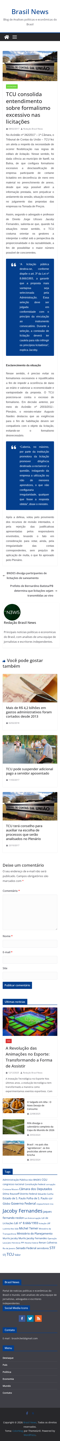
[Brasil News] (7, 37)
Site (5, 968)
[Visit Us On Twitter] (30, 1316)
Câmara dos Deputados (35, 1189)
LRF (48, 1223)
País (8, 1041)
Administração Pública (15, 1179)
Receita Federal (31, 1242)
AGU (30, 1179)
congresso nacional (13, 1184)
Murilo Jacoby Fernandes (32, 1238)
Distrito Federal (28, 1193)
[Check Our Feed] (38, 1316)
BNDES (37, 1179)
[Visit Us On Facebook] (22, 1316)
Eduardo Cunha (45, 1193)
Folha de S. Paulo (37, 1198)
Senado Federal (26, 1248)
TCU (10, 1254)
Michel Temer (28, 1228)
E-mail (7, 952)
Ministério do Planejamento (34, 1233)
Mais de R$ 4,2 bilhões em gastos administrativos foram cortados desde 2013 (29, 712)
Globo (6, 1203)
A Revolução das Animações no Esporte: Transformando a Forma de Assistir (29, 1057)
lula (16, 1228)
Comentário (11, 891)
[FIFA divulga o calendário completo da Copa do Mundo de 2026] (13, 1129)
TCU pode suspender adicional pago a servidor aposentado (29, 771)
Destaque (8, 1357)
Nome (8, 936)
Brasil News (30, 11)
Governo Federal (23, 1203)
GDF (50, 1198)
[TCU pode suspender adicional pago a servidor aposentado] (30, 737)
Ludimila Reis (8, 1229)
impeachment (42, 1204)
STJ (4, 1254)
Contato (7, 1392)
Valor (18, 1254)
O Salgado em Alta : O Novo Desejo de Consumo (39, 1105)
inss (51, 1204)
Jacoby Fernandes (22, 1210)
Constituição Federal (35, 1184)
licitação (42, 1223)
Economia (11, 86)
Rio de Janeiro (9, 1248)
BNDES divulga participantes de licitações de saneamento (27, 575)
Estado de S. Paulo (14, 1198)
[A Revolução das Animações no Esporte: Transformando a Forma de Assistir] (30, 1021)
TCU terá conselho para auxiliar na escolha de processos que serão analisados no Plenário (24, 832)
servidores (43, 1248)
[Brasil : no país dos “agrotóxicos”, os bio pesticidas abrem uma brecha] (13, 1152)
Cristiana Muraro (10, 1189)
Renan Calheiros (48, 1242)
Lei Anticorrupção (32, 1218)
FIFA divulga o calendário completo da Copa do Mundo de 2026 (40, 1127)
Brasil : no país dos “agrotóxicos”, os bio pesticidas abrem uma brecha (39, 1149)
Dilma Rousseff (11, 1193)
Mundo (7, 1385)
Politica (7, 1372)
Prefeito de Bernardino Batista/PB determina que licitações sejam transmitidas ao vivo (31, 590)
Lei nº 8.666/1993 (26, 1223)
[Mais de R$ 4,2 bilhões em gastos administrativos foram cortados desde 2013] (30, 676)
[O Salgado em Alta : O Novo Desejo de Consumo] (13, 1108)
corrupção (50, 1184)
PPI (22, 1242)
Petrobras (16, 1242)
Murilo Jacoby (10, 1238)
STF (52, 1247)
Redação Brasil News (33, 128)
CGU (44, 1179)
